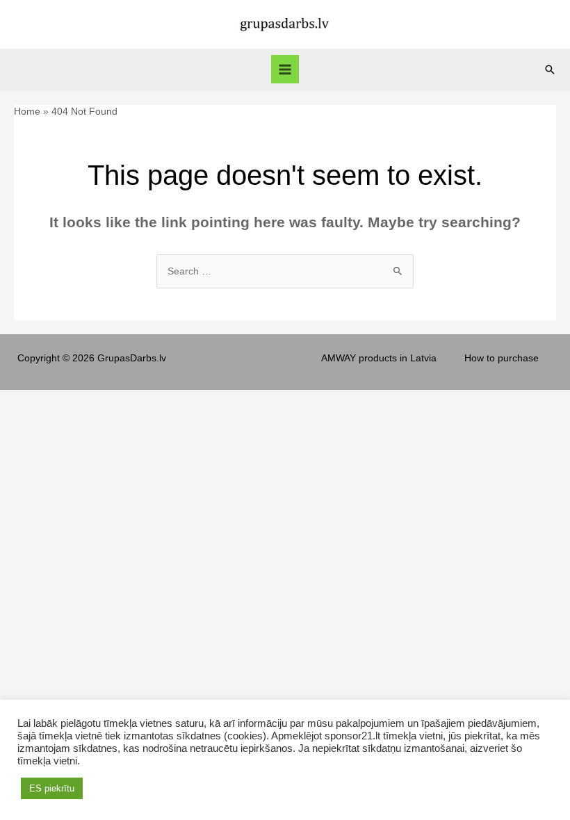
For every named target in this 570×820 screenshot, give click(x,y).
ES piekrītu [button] (51, 788)
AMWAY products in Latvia (379, 358)
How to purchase (501, 358)
